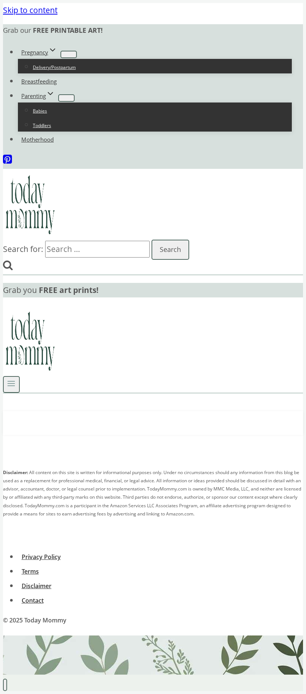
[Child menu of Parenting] (66, 98)
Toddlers (42, 125)
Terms (30, 571)
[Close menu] (5, 685)
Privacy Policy (41, 557)
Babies (40, 111)
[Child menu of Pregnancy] (68, 54)
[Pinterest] (7, 161)
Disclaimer (36, 586)
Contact (33, 600)
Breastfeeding (39, 81)
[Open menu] (11, 384)
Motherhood (37, 139)
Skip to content (30, 10)
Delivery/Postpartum (54, 67)
